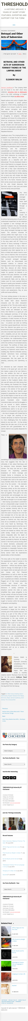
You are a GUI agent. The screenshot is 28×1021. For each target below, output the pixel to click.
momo (20, 54)
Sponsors (18, 1001)
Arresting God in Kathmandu (17, 92)
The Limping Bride (10, 700)
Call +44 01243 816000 (15, 802)
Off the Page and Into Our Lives (11, 847)
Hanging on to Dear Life (9, 870)
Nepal (8, 698)
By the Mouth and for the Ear (11, 859)
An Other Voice (19, 96)
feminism (3, 698)
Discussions (4, 30)
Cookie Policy (22, 1000)
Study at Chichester (7, 1003)
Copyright (4, 1000)
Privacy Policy (12, 1000)
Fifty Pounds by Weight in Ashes (12, 853)
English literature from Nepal (16, 696)
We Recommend (11, 30)
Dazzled (5, 874)
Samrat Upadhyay (7, 87)
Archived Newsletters (8, 1001)
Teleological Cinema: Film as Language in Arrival (18, 964)
